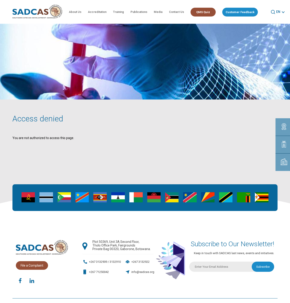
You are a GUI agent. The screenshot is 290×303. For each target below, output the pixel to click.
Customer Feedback (240, 12)
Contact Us (176, 12)
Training (118, 12)
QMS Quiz (203, 12)
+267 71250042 (99, 272)
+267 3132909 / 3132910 (105, 261)
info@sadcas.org (142, 272)
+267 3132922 (140, 261)
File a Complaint (32, 265)
